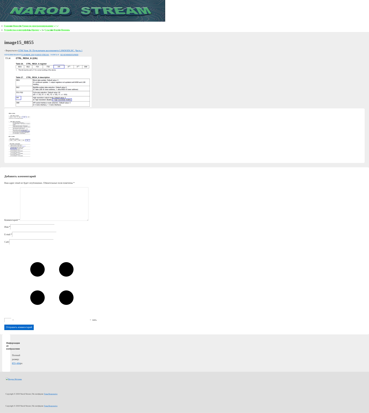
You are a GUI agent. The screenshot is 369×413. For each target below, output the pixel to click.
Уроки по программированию (37, 26)
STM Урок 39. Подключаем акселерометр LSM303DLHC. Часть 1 (50, 50)
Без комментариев (69, 55)
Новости (17, 26)
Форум (57, 30)
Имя (6, 227)
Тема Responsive (51, 394)
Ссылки (49, 30)
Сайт (6, 242)
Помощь (65, 30)
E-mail (7, 234)
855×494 (16, 363)
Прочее (35, 30)
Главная (8, 26)
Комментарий (12, 220)
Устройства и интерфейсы (17, 30)
